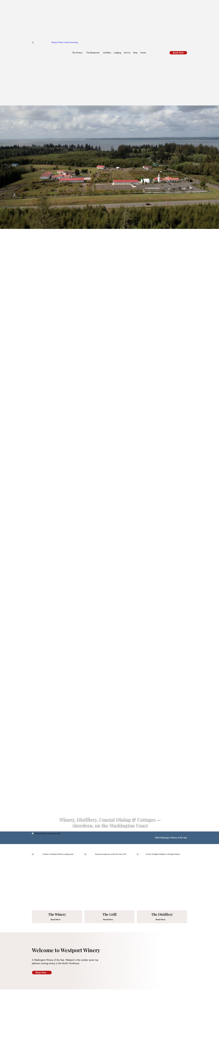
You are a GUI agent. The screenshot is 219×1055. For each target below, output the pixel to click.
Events (143, 52)
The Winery (77, 52)
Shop (135, 52)
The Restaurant (92, 52)
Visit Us (127, 52)
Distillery (107, 52)
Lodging (117, 52)
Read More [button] (55, 919)
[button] (78, 52)
